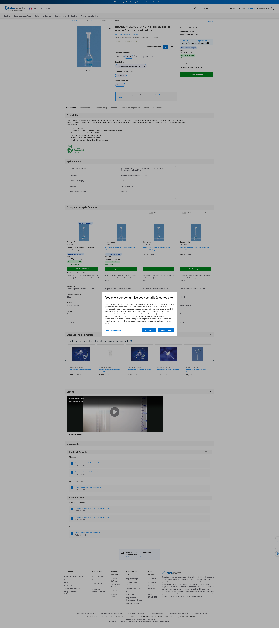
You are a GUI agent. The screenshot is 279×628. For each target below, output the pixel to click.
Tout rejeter (149, 330)
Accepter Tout (166, 330)
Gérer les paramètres (113, 330)
